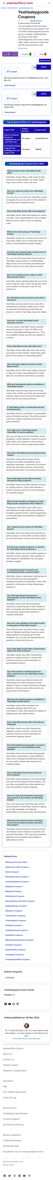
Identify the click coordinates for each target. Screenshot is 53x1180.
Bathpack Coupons (13, 886)
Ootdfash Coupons (13, 925)
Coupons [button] (26, 54)
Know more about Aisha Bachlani (26, 1038)
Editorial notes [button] (45, 60)
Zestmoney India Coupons (17, 867)
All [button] (10, 54)
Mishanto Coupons (13, 911)
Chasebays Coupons (14, 954)
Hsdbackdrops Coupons (16, 906)
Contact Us (8, 1059)
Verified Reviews (11, 1146)
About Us (7, 1054)
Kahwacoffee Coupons (15, 950)
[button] (4, 3)
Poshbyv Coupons (13, 945)
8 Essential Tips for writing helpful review (23, 1151)
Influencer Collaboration (14, 1070)
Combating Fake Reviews (15, 1113)
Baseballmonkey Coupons (17, 877)
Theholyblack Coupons (15, 920)
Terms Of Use (9, 1097)
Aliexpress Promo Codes (16, 862)
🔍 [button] (49, 3)
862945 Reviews (36, 21)
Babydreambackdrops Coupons (19, 940)
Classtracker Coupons (15, 916)
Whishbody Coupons (14, 896)
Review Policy (10, 1108)
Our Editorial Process (13, 1124)
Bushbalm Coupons (14, 935)
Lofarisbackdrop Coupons (17, 881)
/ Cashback (12, 8)
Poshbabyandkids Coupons (17, 959)
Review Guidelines (12, 1135)
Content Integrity (11, 1119)
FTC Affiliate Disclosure (14, 1092)
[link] (5, 1004)
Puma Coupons (12, 872)
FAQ (5, 1086)
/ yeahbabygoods (25, 8)
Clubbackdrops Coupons (16, 930)
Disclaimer (8, 1081)
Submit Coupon (10, 1065)
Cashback (9, 977)
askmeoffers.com (20, 3)
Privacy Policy (8, 1165)
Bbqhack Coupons (13, 891)
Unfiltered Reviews (12, 1140)
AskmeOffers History (13, 1048)
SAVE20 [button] (40, 94)
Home (3, 8)
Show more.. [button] (23, 48)
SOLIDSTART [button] (40, 67)
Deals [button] (43, 54)
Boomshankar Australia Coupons (20, 901)
